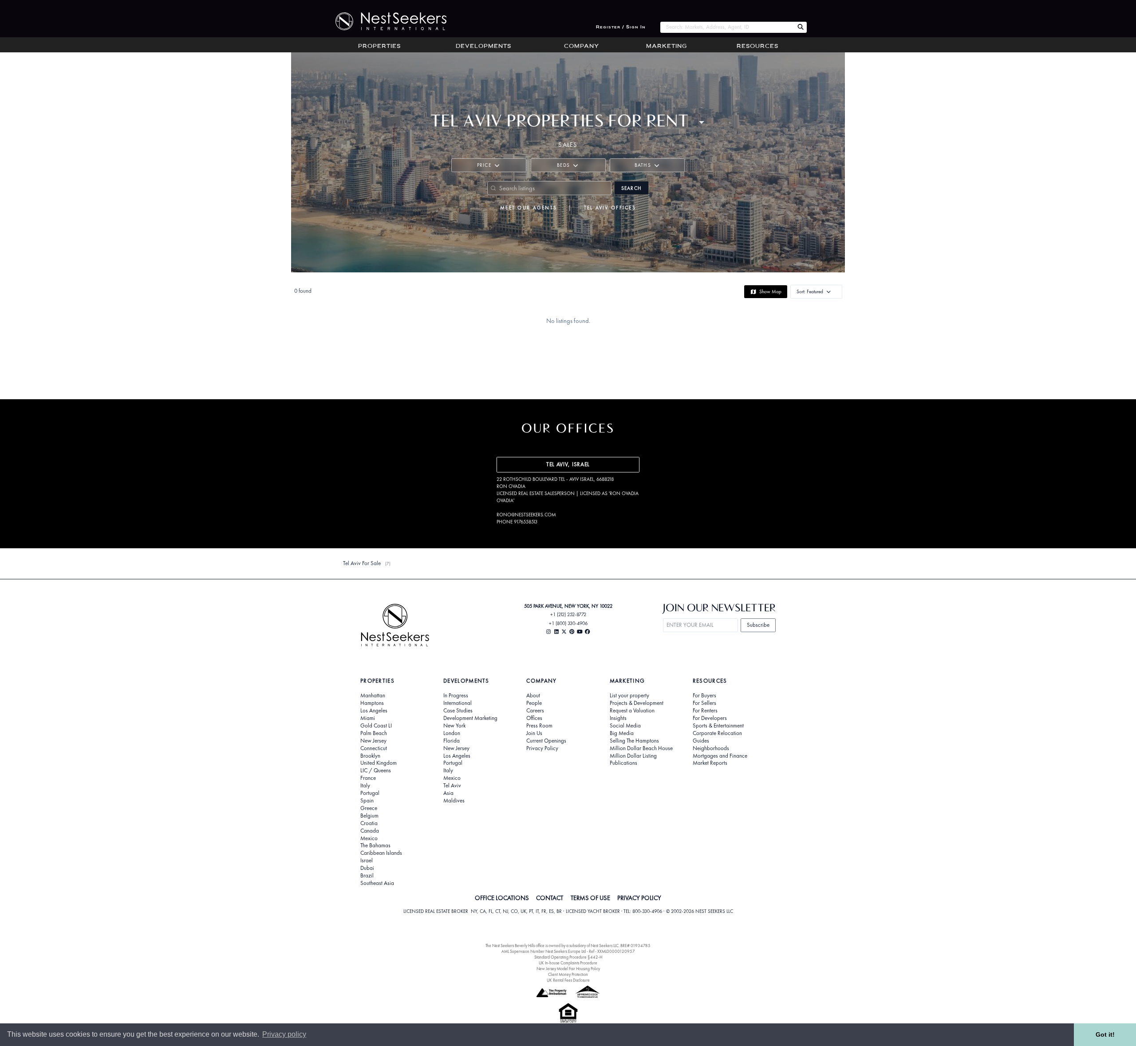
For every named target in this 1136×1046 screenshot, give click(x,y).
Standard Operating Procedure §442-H (568, 957)
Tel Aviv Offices (610, 207)
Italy (365, 785)
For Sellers (704, 703)
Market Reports (710, 763)
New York (454, 725)
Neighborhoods (711, 748)
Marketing (666, 46)
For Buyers (704, 695)
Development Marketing (470, 718)
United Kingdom (378, 763)
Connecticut (373, 748)
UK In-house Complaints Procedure (568, 963)
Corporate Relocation (717, 733)
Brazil (367, 875)
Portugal (369, 793)
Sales (568, 145)
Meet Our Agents (528, 207)
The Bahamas (375, 845)
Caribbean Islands (381, 853)
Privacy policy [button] (284, 1034)
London (451, 733)
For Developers (710, 718)
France (368, 778)
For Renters (705, 710)
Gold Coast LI (376, 725)
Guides (701, 740)
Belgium (369, 815)
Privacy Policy (542, 748)
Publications (623, 763)
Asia (448, 793)
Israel (366, 860)
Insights (618, 718)
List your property (629, 695)
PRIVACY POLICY (639, 898)
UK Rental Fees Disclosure (568, 980)
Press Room (539, 725)
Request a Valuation (632, 710)
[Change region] (702, 122)
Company (581, 46)
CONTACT (549, 898)
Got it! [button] (1105, 1034)
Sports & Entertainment (718, 725)
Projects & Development (636, 703)
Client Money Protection (568, 974)
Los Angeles (373, 710)
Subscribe (758, 625)
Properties (379, 46)
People (534, 703)
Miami (367, 718)
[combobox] (727, 27)
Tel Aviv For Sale (362, 563)
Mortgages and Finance (720, 755)
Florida (451, 740)
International (457, 703)
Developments (483, 46)
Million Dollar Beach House (641, 748)
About (533, 695)
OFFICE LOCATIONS (502, 898)
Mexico (369, 838)
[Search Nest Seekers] (800, 27)
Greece (368, 808)
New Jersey (373, 740)
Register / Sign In (621, 27)
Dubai (367, 868)
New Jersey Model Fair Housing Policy (568, 968)
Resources (757, 46)
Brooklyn (370, 755)
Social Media (625, 725)
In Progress (455, 695)
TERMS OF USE (590, 898)
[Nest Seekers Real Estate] (385, 21)
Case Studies (458, 710)
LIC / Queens (375, 770)
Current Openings (546, 740)
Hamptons (372, 703)
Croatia (369, 823)
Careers (535, 710)
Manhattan (372, 695)
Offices (534, 718)
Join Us (534, 733)
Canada (369, 830)
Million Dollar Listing (633, 755)
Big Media (622, 733)
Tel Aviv (452, 785)
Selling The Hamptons (634, 740)
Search (631, 188)
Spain (367, 800)
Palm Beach (373, 733)
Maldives (454, 800)
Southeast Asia (377, 883)
